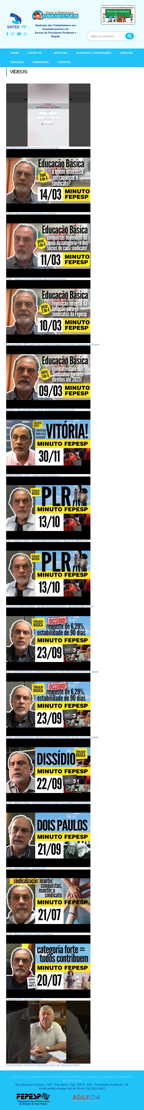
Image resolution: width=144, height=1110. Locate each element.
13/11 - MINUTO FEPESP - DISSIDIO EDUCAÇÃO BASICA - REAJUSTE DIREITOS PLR (47, 540)
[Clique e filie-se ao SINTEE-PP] (55, 15)
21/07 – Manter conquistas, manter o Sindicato (29, 933)
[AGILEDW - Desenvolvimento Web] (86, 1094)
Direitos (126, 52)
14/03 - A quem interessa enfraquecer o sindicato (31, 213)
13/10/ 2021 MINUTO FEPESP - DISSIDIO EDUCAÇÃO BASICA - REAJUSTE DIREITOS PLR (49, 606)
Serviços (17, 62)
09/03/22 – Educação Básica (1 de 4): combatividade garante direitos (40, 409)
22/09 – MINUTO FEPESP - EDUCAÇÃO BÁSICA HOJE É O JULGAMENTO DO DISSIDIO (48, 802)
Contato (64, 62)
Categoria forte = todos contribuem (24, 999)
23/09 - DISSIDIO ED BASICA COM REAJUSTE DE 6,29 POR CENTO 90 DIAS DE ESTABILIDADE (52, 671)
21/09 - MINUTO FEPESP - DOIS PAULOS (26, 868)
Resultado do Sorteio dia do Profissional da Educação (32, 147)
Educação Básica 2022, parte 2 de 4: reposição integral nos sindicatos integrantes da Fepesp (52, 344)
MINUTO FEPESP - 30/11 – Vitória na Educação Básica (33, 475)
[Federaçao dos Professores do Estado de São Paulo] (33, 1094)
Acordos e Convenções (93, 52)
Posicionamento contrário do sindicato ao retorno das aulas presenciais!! (42, 1064)
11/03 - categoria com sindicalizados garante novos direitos (36, 278)
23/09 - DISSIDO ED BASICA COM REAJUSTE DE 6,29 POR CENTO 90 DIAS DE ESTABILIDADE (52, 737)
